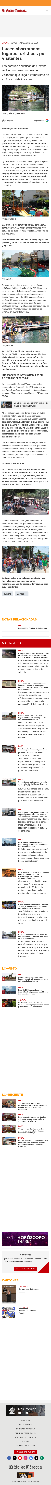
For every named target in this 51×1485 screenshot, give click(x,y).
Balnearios (21, 594)
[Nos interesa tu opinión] (25, 1410)
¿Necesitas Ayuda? (25, 1452)
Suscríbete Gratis (25, 1269)
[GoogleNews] (31, 1458)
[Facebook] (9, 1458)
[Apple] (36, 1458)
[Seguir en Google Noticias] (47, 121)
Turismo (7, 594)
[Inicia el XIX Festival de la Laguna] (9, 626)
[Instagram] (25, 1458)
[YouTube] (20, 1458)
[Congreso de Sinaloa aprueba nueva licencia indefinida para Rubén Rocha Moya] (9, 1129)
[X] (15, 1458)
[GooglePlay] (42, 1458)
